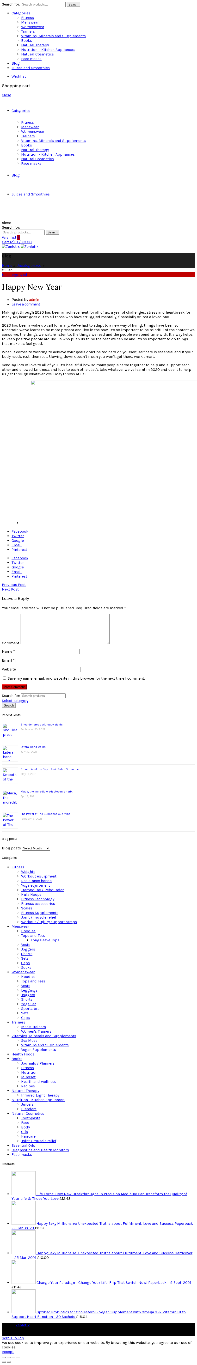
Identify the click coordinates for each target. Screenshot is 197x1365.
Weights (28, 871)
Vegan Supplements (38, 1049)
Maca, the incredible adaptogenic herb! (47, 791)
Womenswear (32, 26)
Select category (15, 700)
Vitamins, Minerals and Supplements (53, 36)
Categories (21, 13)
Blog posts (11, 848)
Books (26, 40)
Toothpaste (30, 1118)
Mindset (28, 1077)
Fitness (27, 17)
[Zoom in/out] (18, 1357)
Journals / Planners (38, 1063)
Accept (8, 1351)
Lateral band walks (33, 747)
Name (8, 651)
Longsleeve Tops (45, 940)
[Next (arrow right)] (9, 1362)
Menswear (30, 22)
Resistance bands (36, 880)
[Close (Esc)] (4, 1357)
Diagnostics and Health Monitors (40, 1150)
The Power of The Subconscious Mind (45, 814)
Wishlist (19, 76)
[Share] (9, 1357)
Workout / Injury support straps (49, 922)
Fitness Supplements (39, 912)
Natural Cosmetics (37, 54)
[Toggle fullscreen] (13, 1357)
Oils (24, 1131)
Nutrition (29, 1072)
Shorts (26, 953)
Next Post (10, 589)
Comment (10, 643)
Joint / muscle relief (38, 917)
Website (9, 669)
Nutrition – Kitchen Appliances (48, 49)
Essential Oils (23, 1145)
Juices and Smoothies (31, 68)
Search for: (11, 4)
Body (25, 1127)
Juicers (27, 1104)
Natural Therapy (35, 45)
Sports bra (30, 1008)
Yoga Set (28, 1004)
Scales (26, 908)
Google (18, 540)
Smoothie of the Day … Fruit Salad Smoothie (50, 769)
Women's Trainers (36, 1031)
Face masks (31, 58)
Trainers (28, 31)
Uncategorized (29, 265)
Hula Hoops (31, 894)
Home (7, 265)
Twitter (18, 536)
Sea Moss (29, 1040)
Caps (25, 963)
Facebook (20, 531)
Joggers (28, 949)
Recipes (28, 1086)
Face (25, 1122)
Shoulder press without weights (42, 724)
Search (73, 4)
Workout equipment (38, 876)
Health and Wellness (38, 1081)
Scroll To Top (13, 1338)
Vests (25, 944)
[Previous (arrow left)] (4, 1362)
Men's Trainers (33, 1026)
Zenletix (23, 1325)
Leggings (29, 990)
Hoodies (28, 931)
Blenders (29, 1109)
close (6, 95)
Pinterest (19, 549)
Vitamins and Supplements (45, 1045)
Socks (26, 967)
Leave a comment (26, 304)
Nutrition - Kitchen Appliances (38, 1099)
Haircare (28, 1136)
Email (17, 545)
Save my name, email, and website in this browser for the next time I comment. (76, 678)
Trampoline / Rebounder (42, 890)
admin (34, 299)
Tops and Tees (33, 935)
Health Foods (23, 1054)
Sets (25, 958)
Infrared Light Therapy (40, 1095)
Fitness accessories (38, 903)
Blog (16, 63)
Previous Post (14, 584)
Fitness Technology (37, 899)
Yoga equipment (35, 885)
